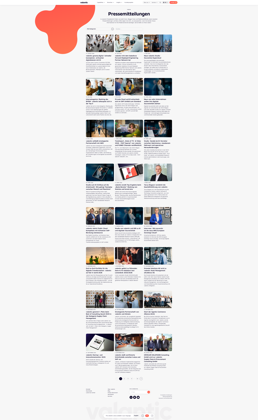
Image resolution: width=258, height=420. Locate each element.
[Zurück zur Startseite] (84, 2)
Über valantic (111, 389)
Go (147, 415)
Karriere (154, 2)
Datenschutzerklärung (167, 396)
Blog (109, 391)
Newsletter (111, 394)
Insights (118, 2)
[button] (165, 2)
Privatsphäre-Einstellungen (166, 394)
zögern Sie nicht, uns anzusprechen (131, 21)
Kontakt (173, 2)
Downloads (89, 391)
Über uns (146, 2)
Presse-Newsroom (113, 392)
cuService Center (90, 392)
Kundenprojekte (129, 2)
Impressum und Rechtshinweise (165, 398)
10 (137, 378)
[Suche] (160, 2)
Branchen (109, 2)
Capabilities (100, 2)
